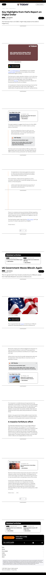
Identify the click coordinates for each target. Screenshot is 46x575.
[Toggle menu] (4, 4)
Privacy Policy (14, 569)
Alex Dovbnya (10, 17)
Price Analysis (5, 551)
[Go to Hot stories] (33, 137)
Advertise (4, 554)
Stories (3, 549)
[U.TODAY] (23, 4)
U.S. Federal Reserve (15, 70)
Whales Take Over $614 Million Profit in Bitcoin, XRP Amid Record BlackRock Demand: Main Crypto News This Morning (22, 143)
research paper (11, 72)
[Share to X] (39, 18)
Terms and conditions (6, 569)
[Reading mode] (21, 231)
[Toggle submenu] (43, 547)
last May (16, 80)
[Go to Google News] (14, 66)
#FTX (17, 492)
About (3, 556)
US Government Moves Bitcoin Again (20, 140)
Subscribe (10, 537)
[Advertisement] (23, 34)
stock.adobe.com (18, 61)
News (3, 17)
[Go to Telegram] (42, 542)
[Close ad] (45, 0)
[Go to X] (24, 542)
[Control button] (42, 18)
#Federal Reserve (11, 224)
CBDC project (30, 219)
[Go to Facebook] (33, 542)
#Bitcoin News (11, 492)
